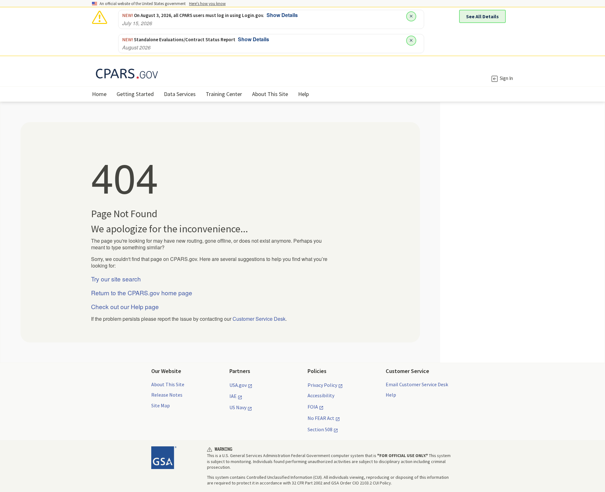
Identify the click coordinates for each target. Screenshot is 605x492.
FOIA (313, 407)
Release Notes (166, 395)
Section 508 (320, 429)
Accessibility (321, 395)
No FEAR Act (321, 418)
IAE (233, 396)
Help (391, 395)
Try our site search (116, 278)
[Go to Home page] (197, 72)
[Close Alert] (411, 16)
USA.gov (238, 385)
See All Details (482, 16)
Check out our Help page (125, 306)
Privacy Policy (322, 385)
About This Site (167, 384)
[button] (207, 3)
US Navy (237, 407)
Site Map (160, 405)
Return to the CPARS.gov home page (141, 292)
